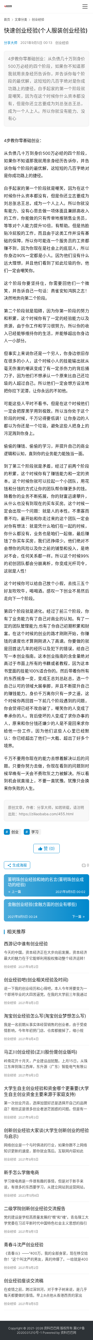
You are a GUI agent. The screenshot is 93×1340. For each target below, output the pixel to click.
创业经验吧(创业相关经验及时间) (36, 979)
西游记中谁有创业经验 (26, 943)
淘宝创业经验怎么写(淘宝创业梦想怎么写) (45, 1016)
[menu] (85, 6)
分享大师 (10, 43)
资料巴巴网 (68, 1333)
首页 (7, 20)
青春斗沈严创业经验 (23, 1244)
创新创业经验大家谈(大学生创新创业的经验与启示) (46, 1133)
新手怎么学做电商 (21, 1172)
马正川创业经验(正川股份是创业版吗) (40, 1052)
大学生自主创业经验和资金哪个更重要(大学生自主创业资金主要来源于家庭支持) (46, 1091)
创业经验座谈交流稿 (23, 1280)
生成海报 (19, 865)
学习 (34, 832)
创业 (15, 832)
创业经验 (62, 43)
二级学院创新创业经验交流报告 (34, 1208)
